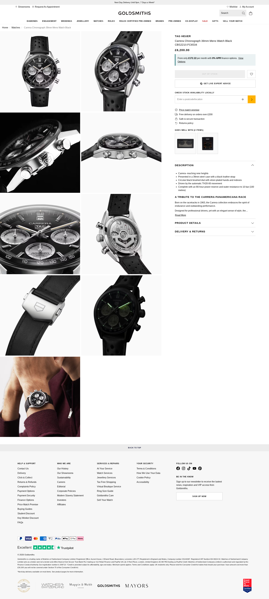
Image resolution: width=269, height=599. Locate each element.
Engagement (49, 21)
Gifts (215, 21)
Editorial (61, 486)
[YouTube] (195, 469)
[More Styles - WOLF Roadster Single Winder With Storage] (207, 143)
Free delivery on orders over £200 (196, 114)
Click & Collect (25, 477)
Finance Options (26, 500)
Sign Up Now (199, 496)
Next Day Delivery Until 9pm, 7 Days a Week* (134, 2)
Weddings (66, 21)
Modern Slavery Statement (70, 495)
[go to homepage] (134, 13)
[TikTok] (189, 469)
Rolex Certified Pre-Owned (135, 21)
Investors (61, 500)
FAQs (20, 522)
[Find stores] (252, 99)
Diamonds (32, 21)
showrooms (24, 7)
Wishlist (233, 7)
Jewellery (83, 21)
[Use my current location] (243, 99)
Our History (62, 468)
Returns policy (186, 123)
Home (5, 27)
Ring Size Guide (105, 491)
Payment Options (26, 491)
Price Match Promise (28, 504)
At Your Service (104, 468)
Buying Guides (25, 509)
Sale (205, 21)
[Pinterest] (200, 469)
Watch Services (104, 473)
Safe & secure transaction (192, 119)
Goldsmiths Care (105, 495)
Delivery (22, 473)
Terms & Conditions (146, 468)
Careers (61, 482)
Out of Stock (210, 74)
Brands (160, 21)
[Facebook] (178, 469)
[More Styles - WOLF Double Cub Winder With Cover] (185, 143)
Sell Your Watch (232, 21)
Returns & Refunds (27, 482)
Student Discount (26, 513)
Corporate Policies (66, 491)
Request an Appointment (47, 7)
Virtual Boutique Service (109, 486)
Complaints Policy (27, 486)
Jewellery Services (106, 477)
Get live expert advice (217, 84)
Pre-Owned (175, 21)
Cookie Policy (143, 477)
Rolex (111, 21)
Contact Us (23, 468)
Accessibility (143, 482)
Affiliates (61, 504)
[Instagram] (184, 469)
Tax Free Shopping (106, 482)
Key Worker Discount (28, 518)
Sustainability (64, 477)
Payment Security (26, 495)
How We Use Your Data (148, 473)
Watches (98, 21)
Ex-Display (191, 21)
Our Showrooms (65, 473)
